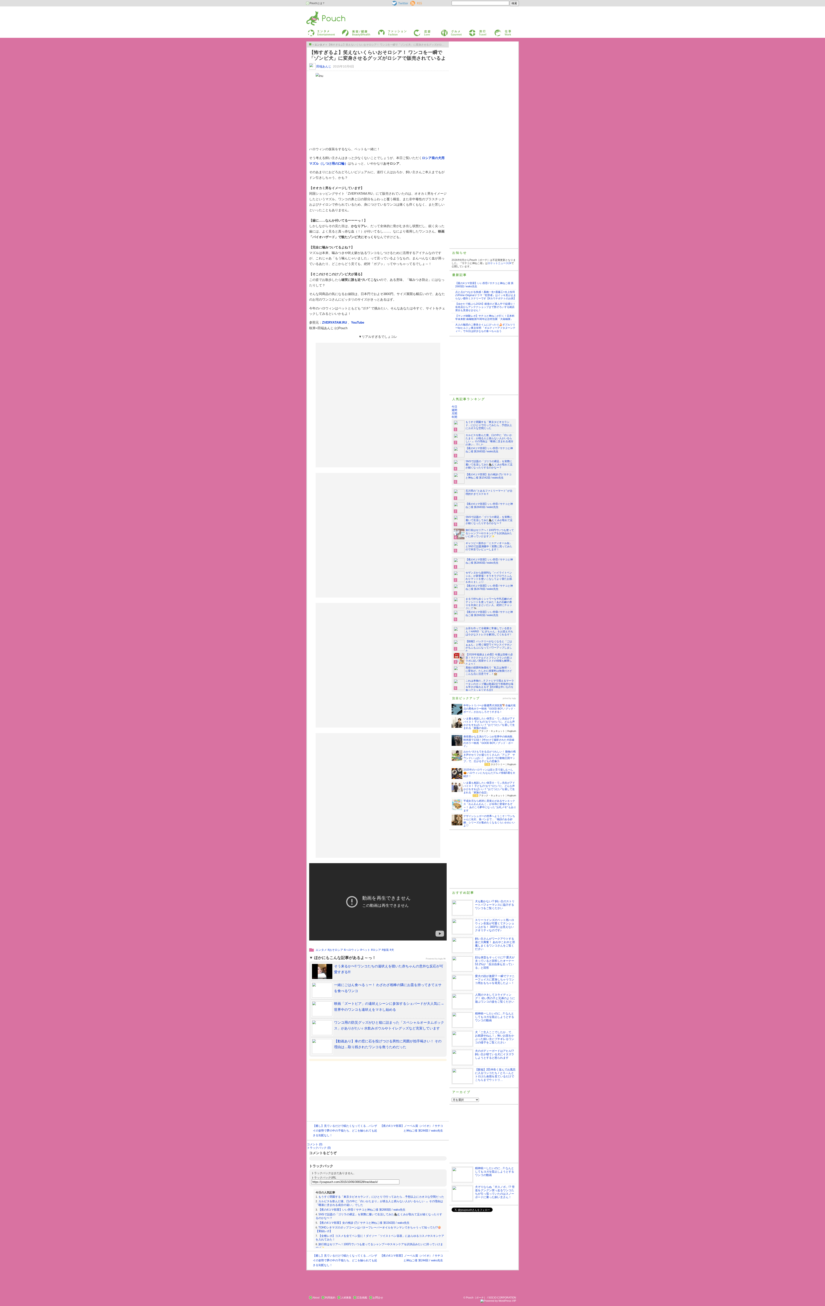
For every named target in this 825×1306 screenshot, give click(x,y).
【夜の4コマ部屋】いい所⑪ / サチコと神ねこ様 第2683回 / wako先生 (361, 1209)
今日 (454, 406)
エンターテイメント (319, 30)
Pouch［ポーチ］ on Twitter (399, 3)
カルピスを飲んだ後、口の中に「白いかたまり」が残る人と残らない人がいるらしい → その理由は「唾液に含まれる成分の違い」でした (489, 440)
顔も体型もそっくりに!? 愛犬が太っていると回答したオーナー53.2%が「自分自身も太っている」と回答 (495, 962)
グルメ (444, 30)
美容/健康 (347, 30)
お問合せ (378, 1297)
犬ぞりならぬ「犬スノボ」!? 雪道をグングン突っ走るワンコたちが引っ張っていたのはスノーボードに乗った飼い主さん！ (495, 1192)
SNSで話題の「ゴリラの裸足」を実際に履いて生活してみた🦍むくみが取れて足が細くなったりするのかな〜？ (489, 464)
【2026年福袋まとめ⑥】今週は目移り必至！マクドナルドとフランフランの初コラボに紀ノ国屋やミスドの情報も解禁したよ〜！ (489, 659)
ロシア (377, 949)
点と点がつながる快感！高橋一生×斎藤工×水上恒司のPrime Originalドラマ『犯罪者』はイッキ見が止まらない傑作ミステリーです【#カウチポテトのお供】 (485, 295)
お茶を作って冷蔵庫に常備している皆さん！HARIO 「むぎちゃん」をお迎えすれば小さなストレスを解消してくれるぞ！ (489, 631)
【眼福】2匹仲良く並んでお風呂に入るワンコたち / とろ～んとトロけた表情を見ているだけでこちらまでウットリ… (495, 1074)
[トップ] (310, 44)
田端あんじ (323, 66)
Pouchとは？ (317, 3)
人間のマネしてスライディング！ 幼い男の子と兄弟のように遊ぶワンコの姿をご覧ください (495, 998)
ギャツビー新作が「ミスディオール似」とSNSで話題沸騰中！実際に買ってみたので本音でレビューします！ (489, 546)
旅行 (471, 30)
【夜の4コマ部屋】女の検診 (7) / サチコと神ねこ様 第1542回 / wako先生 (363, 1222)
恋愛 (416, 30)
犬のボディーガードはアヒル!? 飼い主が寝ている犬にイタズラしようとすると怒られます (494, 1054)
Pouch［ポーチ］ (317, 12)
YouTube (357, 322)
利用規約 (330, 1297)
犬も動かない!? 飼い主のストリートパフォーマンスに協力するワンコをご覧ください (495, 905)
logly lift (442, 958)
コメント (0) (314, 1144)
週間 (454, 410)
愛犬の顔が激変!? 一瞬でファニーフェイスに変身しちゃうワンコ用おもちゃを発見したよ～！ (495, 979)
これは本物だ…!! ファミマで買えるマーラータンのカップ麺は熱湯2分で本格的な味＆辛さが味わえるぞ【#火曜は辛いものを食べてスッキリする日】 (490, 685)
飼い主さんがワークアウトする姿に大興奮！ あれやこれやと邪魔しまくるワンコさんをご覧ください (495, 944)
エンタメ (321, 949)
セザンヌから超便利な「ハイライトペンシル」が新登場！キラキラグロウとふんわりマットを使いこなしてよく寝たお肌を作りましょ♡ (489, 577)
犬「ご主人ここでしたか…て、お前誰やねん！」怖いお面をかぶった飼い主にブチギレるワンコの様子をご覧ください (494, 1037)
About (316, 1297)
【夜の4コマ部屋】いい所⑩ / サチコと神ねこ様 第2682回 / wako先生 (489, 613)
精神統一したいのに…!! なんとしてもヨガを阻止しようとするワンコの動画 (494, 1017)
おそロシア (336, 949)
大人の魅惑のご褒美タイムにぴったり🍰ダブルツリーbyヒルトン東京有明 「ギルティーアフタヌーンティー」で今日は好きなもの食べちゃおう (485, 328)
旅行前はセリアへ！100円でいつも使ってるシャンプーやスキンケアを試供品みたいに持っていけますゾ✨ (490, 533)
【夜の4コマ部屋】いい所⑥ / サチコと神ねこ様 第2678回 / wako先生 (489, 587)
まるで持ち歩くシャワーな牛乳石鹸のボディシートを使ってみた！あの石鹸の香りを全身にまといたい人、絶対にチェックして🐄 (489, 603)
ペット (366, 949)
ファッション (385, 30)
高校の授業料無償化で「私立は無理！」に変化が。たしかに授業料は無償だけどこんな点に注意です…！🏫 (489, 671)
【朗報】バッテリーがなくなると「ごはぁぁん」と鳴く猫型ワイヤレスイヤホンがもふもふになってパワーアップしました (489, 646)
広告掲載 (362, 1297)
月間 (454, 413)
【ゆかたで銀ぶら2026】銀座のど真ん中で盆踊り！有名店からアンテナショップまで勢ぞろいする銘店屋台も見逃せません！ (485, 307)
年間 (454, 417)
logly (514, 698)
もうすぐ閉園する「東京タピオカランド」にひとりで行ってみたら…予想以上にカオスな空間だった (381, 1196)
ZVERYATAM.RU (335, 322)
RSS (413, 2)
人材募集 (346, 1297)
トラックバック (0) (319, 1147)
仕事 (497, 30)
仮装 (386, 949)
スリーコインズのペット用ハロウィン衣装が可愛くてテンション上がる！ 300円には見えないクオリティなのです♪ (494, 925)
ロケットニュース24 (499, 263)
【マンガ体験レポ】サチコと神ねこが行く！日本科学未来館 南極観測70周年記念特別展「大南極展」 (485, 317)
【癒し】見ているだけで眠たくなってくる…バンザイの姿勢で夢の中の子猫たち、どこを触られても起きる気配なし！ (345, 1130)
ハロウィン (352, 949)
